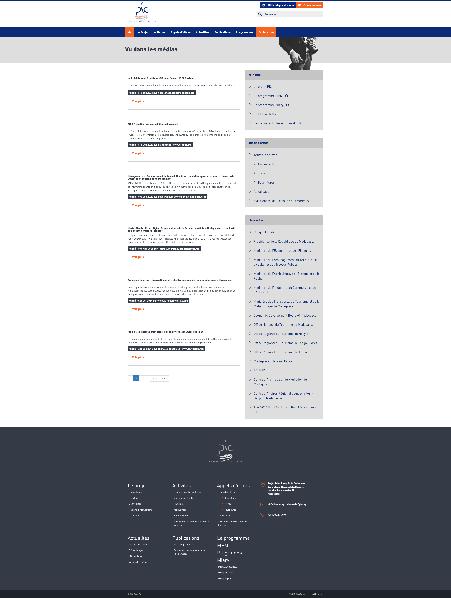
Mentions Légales (297, 594)
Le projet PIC (263, 86)
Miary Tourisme (226, 572)
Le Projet (143, 32)
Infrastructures (181, 515)
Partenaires (135, 515)
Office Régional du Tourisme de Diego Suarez (285, 343)
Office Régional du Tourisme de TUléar (281, 352)
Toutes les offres (265, 155)
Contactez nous (312, 5)
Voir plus (138, 101)
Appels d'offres (181, 32)
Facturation (266, 32)
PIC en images (136, 550)
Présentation (135, 491)
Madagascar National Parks (273, 361)
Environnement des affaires (187, 491)
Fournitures (266, 182)
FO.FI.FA (259, 370)
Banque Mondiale (266, 232)
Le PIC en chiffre (265, 114)
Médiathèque (135, 556)
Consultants (266, 164)
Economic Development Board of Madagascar (286, 315)
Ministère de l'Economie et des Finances (282, 250)
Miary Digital (224, 578)
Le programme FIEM (268, 96)
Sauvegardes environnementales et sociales (191, 523)
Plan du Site (316, 594)
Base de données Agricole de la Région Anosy (189, 552)
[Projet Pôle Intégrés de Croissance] (142, 12)
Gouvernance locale (183, 497)
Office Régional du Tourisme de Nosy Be (282, 333)
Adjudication (262, 191)
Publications (222, 32)
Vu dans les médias (138, 561)
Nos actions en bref (138, 544)
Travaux (263, 173)
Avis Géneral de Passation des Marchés (281, 201)
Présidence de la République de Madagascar (285, 241)
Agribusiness (180, 509)
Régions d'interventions (140, 509)
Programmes (244, 32)
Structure (133, 497)
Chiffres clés (135, 503)
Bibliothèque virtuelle (280, 5)
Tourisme (178, 503)
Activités (159, 32)
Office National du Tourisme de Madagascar (284, 324)
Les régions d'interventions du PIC (278, 123)
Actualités (202, 32)
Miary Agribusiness (227, 566)
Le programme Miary (269, 105)
